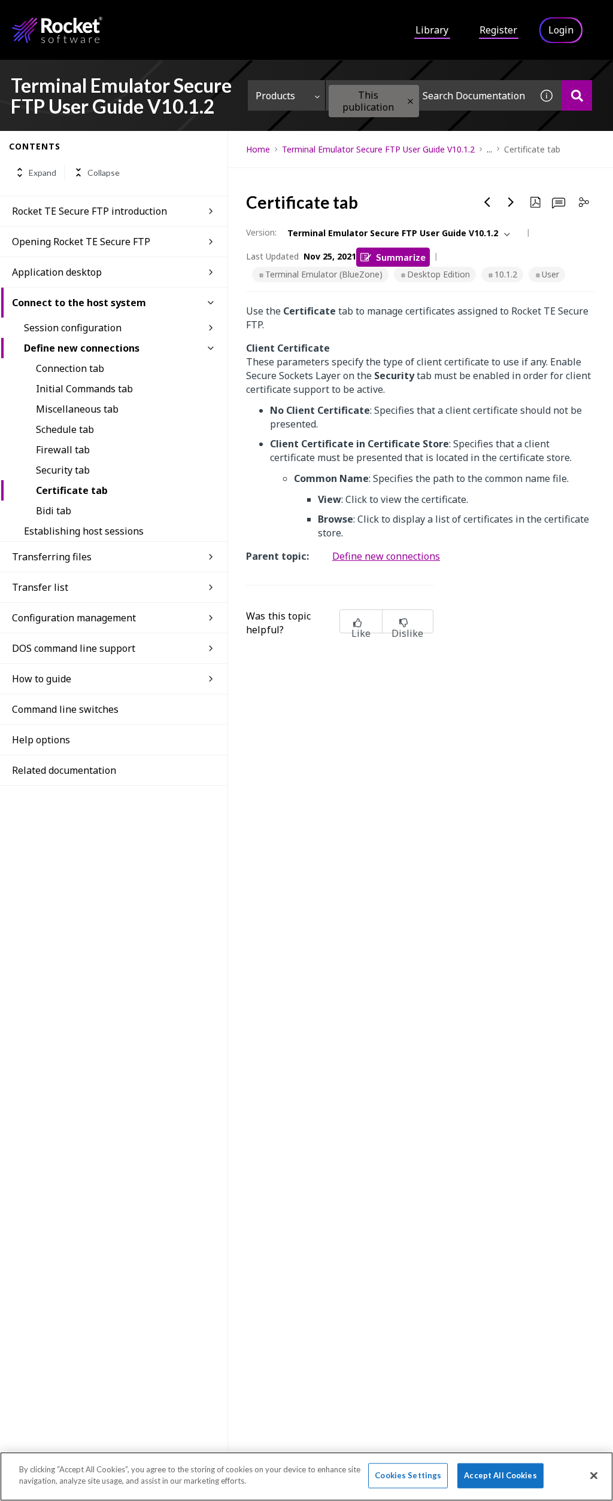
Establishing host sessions (84, 531)
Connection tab (70, 368)
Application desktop (57, 272)
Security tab (63, 470)
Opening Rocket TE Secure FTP (81, 241)
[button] (410, 101)
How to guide (41, 678)
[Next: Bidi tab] (511, 202)
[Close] (594, 1475)
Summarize (401, 257)
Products (275, 95)
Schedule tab (65, 429)
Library (431, 29)
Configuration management (74, 617)
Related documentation (64, 770)
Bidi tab (53, 510)
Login (560, 29)
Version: (261, 232)
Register (498, 29)
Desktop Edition (438, 274)
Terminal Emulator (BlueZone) (324, 274)
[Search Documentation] (577, 95)
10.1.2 (505, 274)
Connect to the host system (79, 302)
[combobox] (429, 95)
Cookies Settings (408, 1475)
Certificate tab (72, 490)
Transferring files (52, 556)
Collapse (103, 172)
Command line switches (65, 709)
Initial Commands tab (84, 388)
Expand (42, 172)
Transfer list (40, 587)
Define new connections (81, 348)
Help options (41, 739)
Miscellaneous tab (77, 409)
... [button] (489, 149)
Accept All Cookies (500, 1475)
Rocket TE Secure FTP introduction (89, 211)
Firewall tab (63, 449)
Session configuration (73, 327)
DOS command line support (73, 648)
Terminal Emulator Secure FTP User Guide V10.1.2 (378, 149)
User (550, 274)
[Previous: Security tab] (487, 202)
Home (258, 149)
